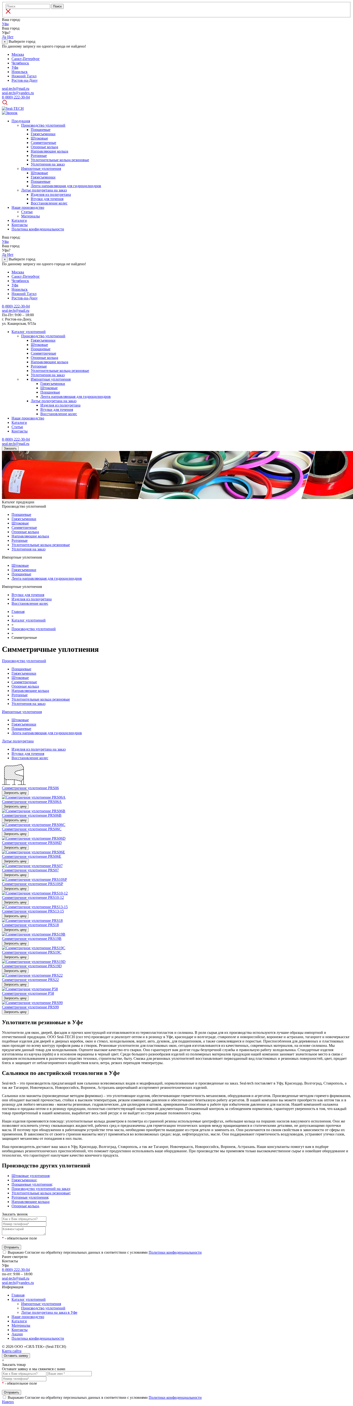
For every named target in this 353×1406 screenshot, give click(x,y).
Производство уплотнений (43, 125)
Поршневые (40, 130)
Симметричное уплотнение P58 (28, 993)
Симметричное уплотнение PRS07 (30, 870)
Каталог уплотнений (29, 332)
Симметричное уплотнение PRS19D (32, 966)
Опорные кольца (44, 147)
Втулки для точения (47, 199)
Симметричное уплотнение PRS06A (32, 802)
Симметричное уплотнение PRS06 (30, 788)
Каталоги (19, 220)
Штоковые (39, 138)
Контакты (20, 225)
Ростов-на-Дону (25, 80)
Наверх (8, 1402)
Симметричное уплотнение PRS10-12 (33, 897)
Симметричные (43, 143)
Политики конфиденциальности (175, 1252)
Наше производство (28, 207)
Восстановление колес (49, 203)
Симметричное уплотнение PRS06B (31, 815)
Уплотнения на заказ (48, 164)
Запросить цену (15, 793)
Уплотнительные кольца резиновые (60, 160)
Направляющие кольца (49, 151)
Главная (18, 1295)
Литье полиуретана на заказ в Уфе (49, 1312)
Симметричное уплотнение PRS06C (31, 829)
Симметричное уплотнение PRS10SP (32, 884)
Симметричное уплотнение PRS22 (30, 980)
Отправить (11, 1247)
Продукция (21, 121)
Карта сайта (11, 1351)
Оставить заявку (16, 1355)
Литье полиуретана (18, 741)
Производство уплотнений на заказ (41, 1189)
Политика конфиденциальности (38, 229)
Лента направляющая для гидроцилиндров (66, 186)
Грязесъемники (43, 134)
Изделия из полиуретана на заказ (39, 749)
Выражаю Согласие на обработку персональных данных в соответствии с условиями (105, 1252)
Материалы (30, 216)
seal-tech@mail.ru (15, 1278)
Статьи (27, 212)
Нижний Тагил (24, 76)
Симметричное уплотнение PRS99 (30, 1007)
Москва (18, 54)
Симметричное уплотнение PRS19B (31, 939)
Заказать (10, 448)
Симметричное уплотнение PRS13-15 (33, 911)
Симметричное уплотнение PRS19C (31, 952)
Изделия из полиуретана (51, 194)
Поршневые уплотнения (32, 1184)
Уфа (5, 24)
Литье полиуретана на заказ (44, 190)
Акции (17, 1334)
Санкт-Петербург (26, 59)
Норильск (20, 72)
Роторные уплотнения (30, 1197)
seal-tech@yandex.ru (18, 1283)
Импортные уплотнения (41, 168)
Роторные (39, 156)
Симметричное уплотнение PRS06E (31, 856)
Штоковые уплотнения (30, 1176)
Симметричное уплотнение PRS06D (32, 843)
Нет (10, 37)
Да (4, 37)
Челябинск (20, 63)
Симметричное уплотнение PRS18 (30, 925)
